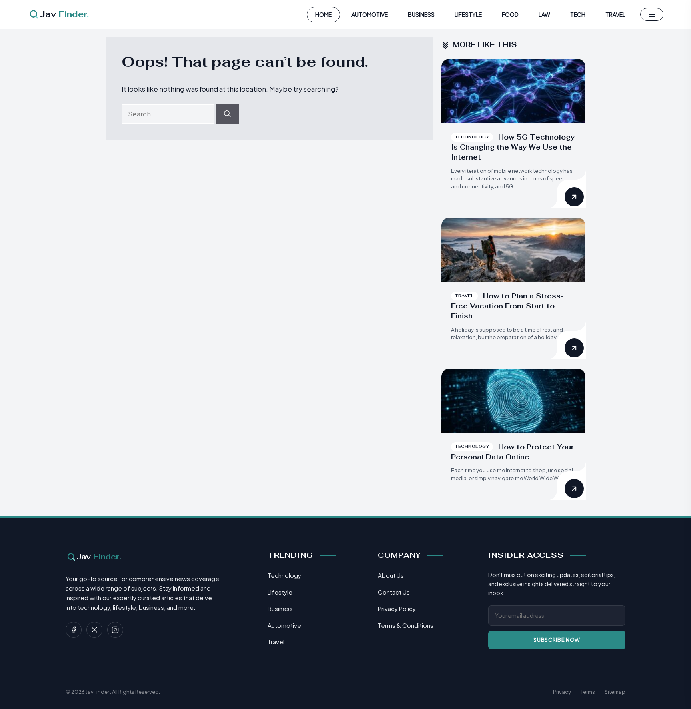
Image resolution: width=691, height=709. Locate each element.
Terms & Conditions (405, 625)
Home (323, 14)
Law (544, 14)
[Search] (227, 114)
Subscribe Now (556, 640)
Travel (615, 14)
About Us (391, 575)
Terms (588, 692)
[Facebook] (74, 630)
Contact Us (394, 592)
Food (510, 14)
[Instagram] (115, 630)
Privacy (562, 692)
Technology (284, 575)
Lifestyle (468, 14)
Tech (577, 14)
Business (421, 14)
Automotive (369, 14)
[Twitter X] (94, 630)
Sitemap (615, 692)
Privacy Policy (397, 608)
